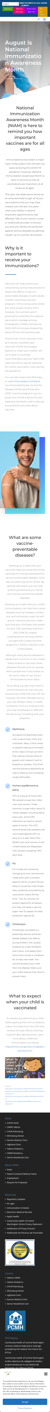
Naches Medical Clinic (17, 1140)
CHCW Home (13, 1123)
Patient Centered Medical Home (22, 1174)
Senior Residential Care (18, 1157)
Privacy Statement (25, 1408)
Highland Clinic (14, 1144)
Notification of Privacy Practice (21, 1228)
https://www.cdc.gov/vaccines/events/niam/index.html (24, 1089)
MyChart (7, 9)
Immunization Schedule (18, 1208)
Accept (25, 1401)
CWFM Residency (15, 1153)
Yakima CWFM (13, 1277)
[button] (45, 1374)
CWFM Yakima (13, 1127)
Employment (13, 1178)
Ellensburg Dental (15, 1135)
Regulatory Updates (16, 1199)
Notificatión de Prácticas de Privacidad (25, 1232)
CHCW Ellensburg (15, 1131)
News (9, 1169)
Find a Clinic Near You (31, 10)
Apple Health (13, 1216)
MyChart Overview (19, 10)
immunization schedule (27, 381)
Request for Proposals (17, 1182)
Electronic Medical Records (19, 1212)
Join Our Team (42, 12)
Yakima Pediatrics (15, 1148)
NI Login (11, 1203)
